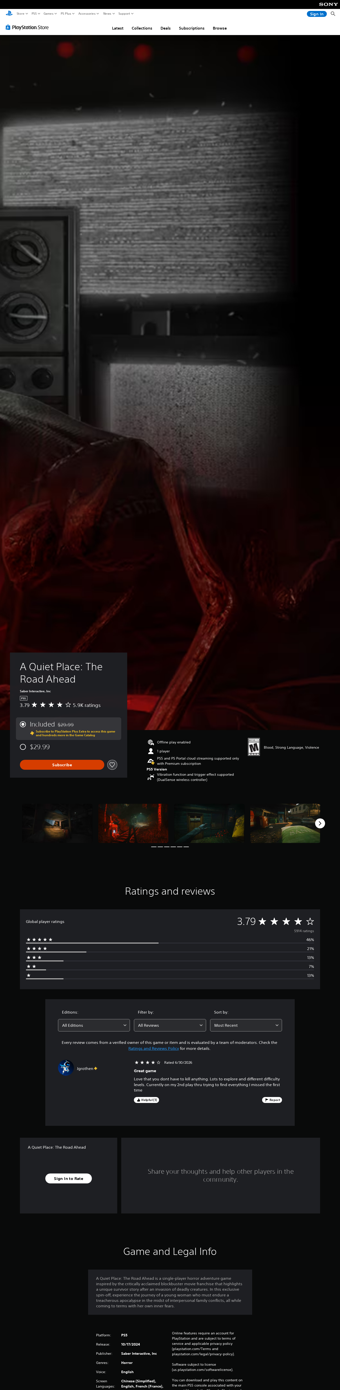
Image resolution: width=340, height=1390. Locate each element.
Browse (220, 28)
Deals (166, 28)
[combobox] (94, 1025)
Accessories (87, 14)
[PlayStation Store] (28, 27)
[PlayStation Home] (9, 14)
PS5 (34, 14)
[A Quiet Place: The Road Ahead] (57, 823)
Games (49, 14)
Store (21, 14)
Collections (142, 28)
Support (124, 14)
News (107, 14)
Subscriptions (192, 28)
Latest (117, 28)
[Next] (320, 823)
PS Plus (66, 14)
